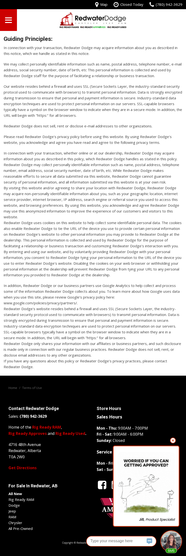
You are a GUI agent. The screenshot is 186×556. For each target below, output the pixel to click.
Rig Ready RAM (21, 499)
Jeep (12, 511)
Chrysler (15, 522)
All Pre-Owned (20, 528)
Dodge (14, 505)
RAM (12, 516)
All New (15, 493)
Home (13, 388)
